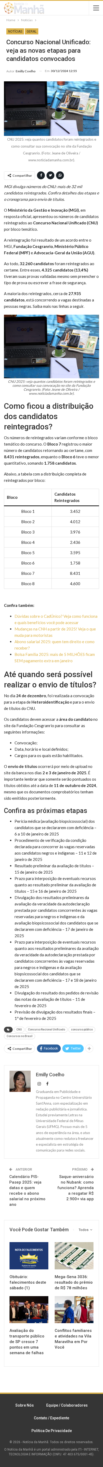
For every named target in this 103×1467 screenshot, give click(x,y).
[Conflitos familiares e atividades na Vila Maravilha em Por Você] (74, 1309)
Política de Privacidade (51, 1431)
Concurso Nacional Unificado (46, 1029)
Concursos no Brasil (19, 1036)
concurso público (82, 1029)
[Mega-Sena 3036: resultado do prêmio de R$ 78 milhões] (74, 1255)
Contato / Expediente (51, 1418)
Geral (31, 31)
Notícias (15, 31)
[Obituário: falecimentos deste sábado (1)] (29, 1255)
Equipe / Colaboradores (67, 1405)
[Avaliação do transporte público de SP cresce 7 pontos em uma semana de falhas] (29, 1309)
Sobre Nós (24, 1405)
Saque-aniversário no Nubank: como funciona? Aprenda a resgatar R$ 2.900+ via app (75, 1187)
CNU (19, 1029)
